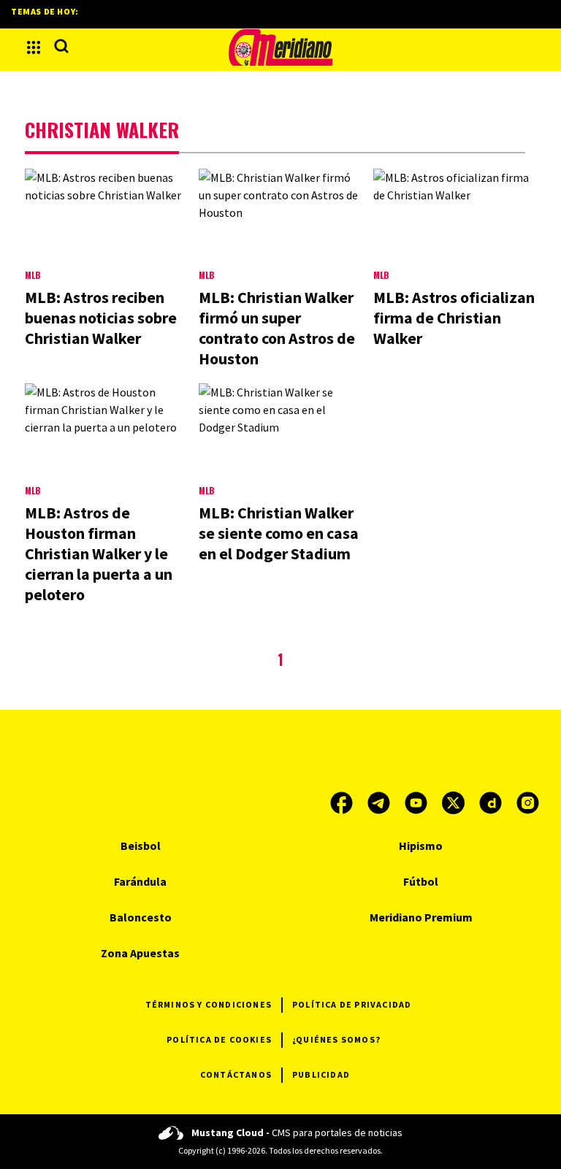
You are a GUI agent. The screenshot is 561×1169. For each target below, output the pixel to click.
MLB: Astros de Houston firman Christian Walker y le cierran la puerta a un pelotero (98, 553)
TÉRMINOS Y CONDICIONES (208, 1004)
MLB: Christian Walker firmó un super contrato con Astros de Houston (277, 328)
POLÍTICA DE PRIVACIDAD (351, 1004)
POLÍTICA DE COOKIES (219, 1039)
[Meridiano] (280, 47)
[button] (33, 47)
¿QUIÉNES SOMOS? (336, 1039)
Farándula (140, 881)
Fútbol (420, 881)
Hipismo (421, 845)
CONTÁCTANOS (236, 1074)
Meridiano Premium (421, 917)
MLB (32, 275)
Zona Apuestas (140, 953)
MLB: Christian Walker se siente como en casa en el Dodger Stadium (279, 533)
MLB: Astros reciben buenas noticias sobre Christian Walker (101, 317)
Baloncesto (141, 917)
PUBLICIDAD (321, 1074)
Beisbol (141, 845)
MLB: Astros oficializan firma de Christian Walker (454, 317)
